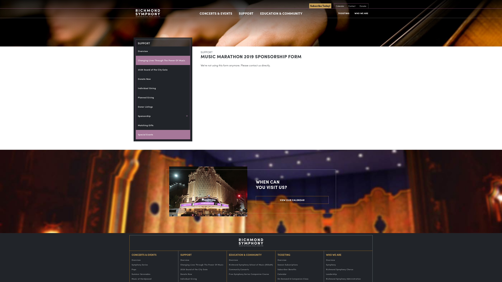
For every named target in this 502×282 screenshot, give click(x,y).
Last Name (232, 44)
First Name (232, 32)
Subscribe (251, 58)
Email (229, 20)
